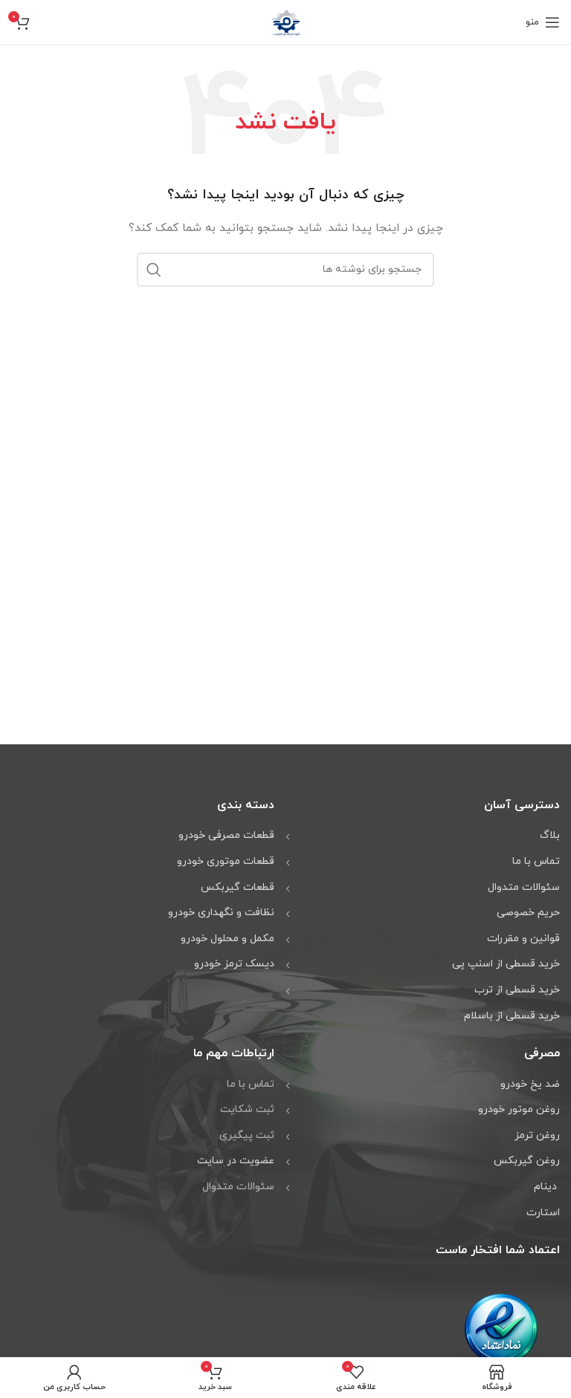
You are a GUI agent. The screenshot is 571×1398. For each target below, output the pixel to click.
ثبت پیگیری (246, 1135)
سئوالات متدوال (238, 1187)
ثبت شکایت (247, 1109)
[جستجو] (154, 270)
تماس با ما (250, 1084)
